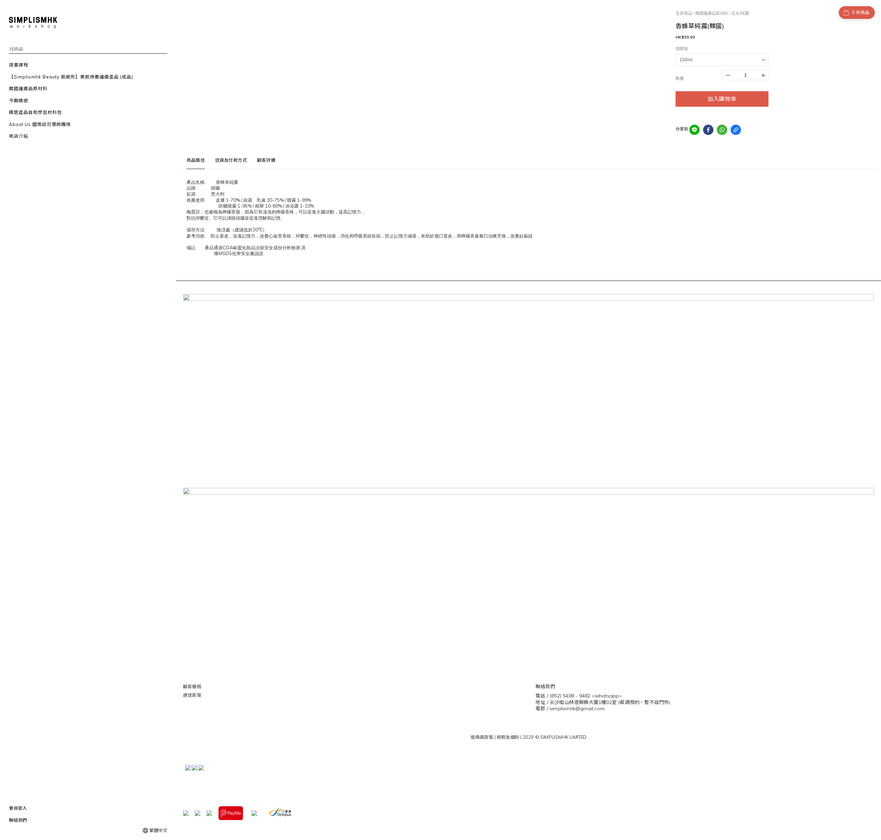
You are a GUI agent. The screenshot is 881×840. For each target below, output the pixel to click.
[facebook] (708, 130)
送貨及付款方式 (231, 160)
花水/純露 (740, 13)
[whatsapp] (722, 130)
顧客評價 (266, 160)
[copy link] (736, 130)
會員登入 (18, 808)
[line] (694, 130)
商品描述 (196, 160)
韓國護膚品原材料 (711, 13)
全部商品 (684, 13)
